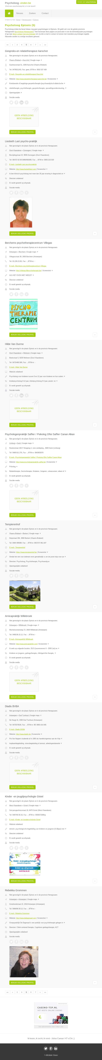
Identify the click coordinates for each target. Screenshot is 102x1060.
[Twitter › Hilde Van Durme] (11, 395)
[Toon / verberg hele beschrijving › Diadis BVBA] (51, 738)
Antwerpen (13, 252)
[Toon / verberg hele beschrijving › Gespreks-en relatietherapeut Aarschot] (51, 83)
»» (45, 45)
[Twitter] (46, 1049)
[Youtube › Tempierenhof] (27, 576)
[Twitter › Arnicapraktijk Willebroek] (11, 667)
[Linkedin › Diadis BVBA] (22, 758)
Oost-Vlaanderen (15, 150)
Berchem (22, 252)
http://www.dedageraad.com (26, 918)
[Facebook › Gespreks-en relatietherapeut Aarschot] (16, 102)
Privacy (55, 1055)
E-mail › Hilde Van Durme (18, 367)
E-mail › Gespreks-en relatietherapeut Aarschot (26, 74)
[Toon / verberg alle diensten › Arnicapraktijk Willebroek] (51, 653)
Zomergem (27, 150)
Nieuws (19, 13)
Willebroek (22, 625)
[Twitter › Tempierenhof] (11, 576)
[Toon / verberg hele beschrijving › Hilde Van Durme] (51, 376)
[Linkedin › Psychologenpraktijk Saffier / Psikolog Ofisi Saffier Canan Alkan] (22, 486)
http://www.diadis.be (23, 734)
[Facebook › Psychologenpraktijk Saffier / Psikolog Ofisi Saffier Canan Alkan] (16, 486)
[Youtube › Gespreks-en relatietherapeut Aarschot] (27, 102)
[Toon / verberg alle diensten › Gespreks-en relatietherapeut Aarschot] (51, 88)
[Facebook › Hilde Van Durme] (16, 395)
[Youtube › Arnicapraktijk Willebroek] (27, 667)
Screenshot (53, 79)
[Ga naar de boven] (95, 132)
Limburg (12, 443)
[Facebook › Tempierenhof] (16, 576)
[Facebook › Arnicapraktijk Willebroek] (16, 667)
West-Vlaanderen (15, 805)
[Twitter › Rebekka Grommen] (11, 942)
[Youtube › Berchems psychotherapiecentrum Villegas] (27, 294)
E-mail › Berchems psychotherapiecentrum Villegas (27, 266)
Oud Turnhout (24, 715)
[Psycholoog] (9, 13)
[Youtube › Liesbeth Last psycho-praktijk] (27, 193)
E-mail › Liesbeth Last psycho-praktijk (23, 164)
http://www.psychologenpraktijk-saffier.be (31, 462)
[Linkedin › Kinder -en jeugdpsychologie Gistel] (22, 848)
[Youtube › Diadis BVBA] (27, 758)
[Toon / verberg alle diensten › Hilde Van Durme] (51, 381)
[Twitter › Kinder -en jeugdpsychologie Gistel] (11, 848)
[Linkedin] (56, 1049)
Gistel (26, 805)
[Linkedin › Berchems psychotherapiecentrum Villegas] (22, 294)
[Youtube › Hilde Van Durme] (27, 395)
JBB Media (49, 1055)
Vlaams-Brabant (15, 60)
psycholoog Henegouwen (24, 32)
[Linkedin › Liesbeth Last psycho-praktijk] (22, 193)
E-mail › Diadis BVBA (17, 729)
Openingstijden (15, 93)
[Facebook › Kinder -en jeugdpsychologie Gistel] (16, 848)
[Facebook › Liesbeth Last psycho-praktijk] (16, 193)
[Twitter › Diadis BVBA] (11, 758)
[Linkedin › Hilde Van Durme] (22, 395)
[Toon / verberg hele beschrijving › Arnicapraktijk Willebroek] (51, 648)
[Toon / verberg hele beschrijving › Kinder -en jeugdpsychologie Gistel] (51, 829)
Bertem (25, 533)
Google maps (36, 60)
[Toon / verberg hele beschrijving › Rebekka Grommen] (51, 922)
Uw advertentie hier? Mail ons (51, 1027)
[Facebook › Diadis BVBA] (16, 758)
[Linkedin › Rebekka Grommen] (22, 942)
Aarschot (26, 60)
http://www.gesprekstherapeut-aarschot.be (31, 79)
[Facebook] (51, 1049)
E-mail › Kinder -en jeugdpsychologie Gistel (24, 820)
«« (7, 45)
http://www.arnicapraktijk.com (26, 644)
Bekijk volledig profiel (22, 132)
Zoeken (32, 13)
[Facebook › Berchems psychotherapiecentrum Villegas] (16, 294)
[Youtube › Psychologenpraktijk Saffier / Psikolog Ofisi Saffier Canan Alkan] (27, 486)
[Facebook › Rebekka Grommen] (16, 942)
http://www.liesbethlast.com (26, 169)
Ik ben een (86, 2)
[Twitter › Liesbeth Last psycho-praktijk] (11, 193)
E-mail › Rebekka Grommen (19, 913)
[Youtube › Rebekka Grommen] (27, 942)
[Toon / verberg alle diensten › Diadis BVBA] (51, 743)
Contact (45, 13)
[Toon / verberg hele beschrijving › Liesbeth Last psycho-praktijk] (51, 173)
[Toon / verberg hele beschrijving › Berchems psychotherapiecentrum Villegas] (51, 275)
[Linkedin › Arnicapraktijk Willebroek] (22, 667)
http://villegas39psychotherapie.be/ (28, 271)
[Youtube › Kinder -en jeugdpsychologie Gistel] (27, 848)
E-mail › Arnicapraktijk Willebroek (21, 639)
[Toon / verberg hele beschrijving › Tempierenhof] (51, 557)
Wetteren (26, 353)
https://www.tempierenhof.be (26, 552)
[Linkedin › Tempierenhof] (22, 576)
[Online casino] (52, 1003)
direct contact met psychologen (24, 34)
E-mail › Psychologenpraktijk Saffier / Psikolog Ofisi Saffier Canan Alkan (35, 457)
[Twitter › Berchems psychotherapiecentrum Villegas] (11, 294)
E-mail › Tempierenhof (17, 547)
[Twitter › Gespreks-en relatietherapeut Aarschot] (11, 102)
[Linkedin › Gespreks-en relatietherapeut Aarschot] (22, 102)
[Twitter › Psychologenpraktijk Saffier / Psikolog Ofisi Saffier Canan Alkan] (11, 486)
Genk (19, 443)
